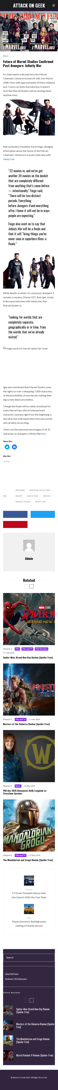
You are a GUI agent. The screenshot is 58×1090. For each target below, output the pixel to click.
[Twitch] (30, 1084)
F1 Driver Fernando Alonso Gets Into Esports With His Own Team (29, 893)
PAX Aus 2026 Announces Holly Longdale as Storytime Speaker (24, 792)
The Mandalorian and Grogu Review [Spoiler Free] (28, 860)
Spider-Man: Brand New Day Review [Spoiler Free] (28, 657)
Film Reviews (41, 649)
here (43, 433)
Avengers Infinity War (40, 490)
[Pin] (15, 524)
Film (17, 649)
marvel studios (23, 502)
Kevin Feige (33, 496)
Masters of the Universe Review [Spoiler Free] (26, 724)
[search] (51, 957)
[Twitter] (21, 1084)
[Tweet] (43, 514)
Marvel (47, 496)
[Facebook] (17, 1084)
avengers (21, 490)
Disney (19, 496)
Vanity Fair (8, 159)
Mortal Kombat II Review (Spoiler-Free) (34, 1055)
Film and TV (27, 649)
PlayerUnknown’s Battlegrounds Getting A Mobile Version (29, 922)
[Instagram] (26, 1084)
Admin (29, 558)
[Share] (15, 514)
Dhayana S (7, 649)
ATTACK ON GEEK (29, 5)
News (5, 56)
